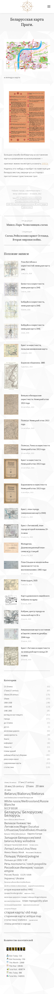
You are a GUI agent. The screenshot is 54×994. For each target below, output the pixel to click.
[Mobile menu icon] (49, 6)
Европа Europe (34, 833)
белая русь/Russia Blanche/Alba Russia (17, 882)
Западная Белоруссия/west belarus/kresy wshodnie (22, 839)
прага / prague (41, 204)
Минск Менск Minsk (14, 852)
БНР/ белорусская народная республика (20, 204)
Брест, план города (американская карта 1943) (33, 511)
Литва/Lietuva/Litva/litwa (20, 848)
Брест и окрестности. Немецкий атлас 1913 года (33, 462)
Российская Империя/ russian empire (24, 869)
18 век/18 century (14, 786)
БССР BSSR (11, 808)
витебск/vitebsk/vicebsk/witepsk (15, 886)
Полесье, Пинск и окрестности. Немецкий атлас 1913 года (35, 447)
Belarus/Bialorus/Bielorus (32, 198)
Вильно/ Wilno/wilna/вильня (15, 834)
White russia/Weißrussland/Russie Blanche (26, 803)
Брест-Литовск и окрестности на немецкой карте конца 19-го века (35, 652)
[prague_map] (27, 55)
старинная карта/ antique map (22, 916)
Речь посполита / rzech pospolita (25, 863)
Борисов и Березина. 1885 (33, 362)
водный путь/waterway (36, 886)
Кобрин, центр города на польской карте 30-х (33, 613)
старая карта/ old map (20, 912)
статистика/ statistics (15, 919)
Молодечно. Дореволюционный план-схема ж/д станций (33, 547)
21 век (20, 198)
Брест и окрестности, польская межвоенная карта (34, 347)
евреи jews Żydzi (29, 893)
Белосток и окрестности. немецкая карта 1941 (32, 285)
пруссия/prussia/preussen (31, 905)
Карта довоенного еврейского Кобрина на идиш (35, 598)
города (21, 191)
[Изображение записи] (11, 269)
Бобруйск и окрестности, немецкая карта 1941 (33, 304)
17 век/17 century (26, 782)
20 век (40, 786)
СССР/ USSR (25, 874)
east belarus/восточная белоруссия (18, 797)
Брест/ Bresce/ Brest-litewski (14, 819)
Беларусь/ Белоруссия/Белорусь (27, 201)
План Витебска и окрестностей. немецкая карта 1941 (35, 266)
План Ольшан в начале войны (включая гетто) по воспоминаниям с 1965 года (34, 566)
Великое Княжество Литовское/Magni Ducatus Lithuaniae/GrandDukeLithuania (25, 827)
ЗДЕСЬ (45, 163)
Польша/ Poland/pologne (21, 856)
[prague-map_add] (27, 116)
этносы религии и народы (17, 923)
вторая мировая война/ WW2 (18, 889)
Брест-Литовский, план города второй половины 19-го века (34, 529)
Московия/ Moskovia (33, 852)
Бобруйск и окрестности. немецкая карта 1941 (32, 327)
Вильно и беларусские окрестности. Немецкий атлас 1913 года (35, 399)
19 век (30, 786)
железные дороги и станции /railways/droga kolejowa (25, 897)
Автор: (20, 194)
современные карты (32, 191)
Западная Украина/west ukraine (16, 845)
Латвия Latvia (33, 845)
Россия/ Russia (11, 874)
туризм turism (27, 207)
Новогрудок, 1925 (29, 580)
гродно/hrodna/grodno (13, 893)
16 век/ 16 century (10, 782)
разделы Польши (10, 909)
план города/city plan (35, 900)
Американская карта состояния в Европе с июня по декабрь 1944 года (35, 633)
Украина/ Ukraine (14, 878)
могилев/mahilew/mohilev (12, 901)
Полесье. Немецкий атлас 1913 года (35, 422)
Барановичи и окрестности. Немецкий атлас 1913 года (34, 486)
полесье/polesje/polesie (12, 905)
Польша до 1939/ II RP (15, 860)
